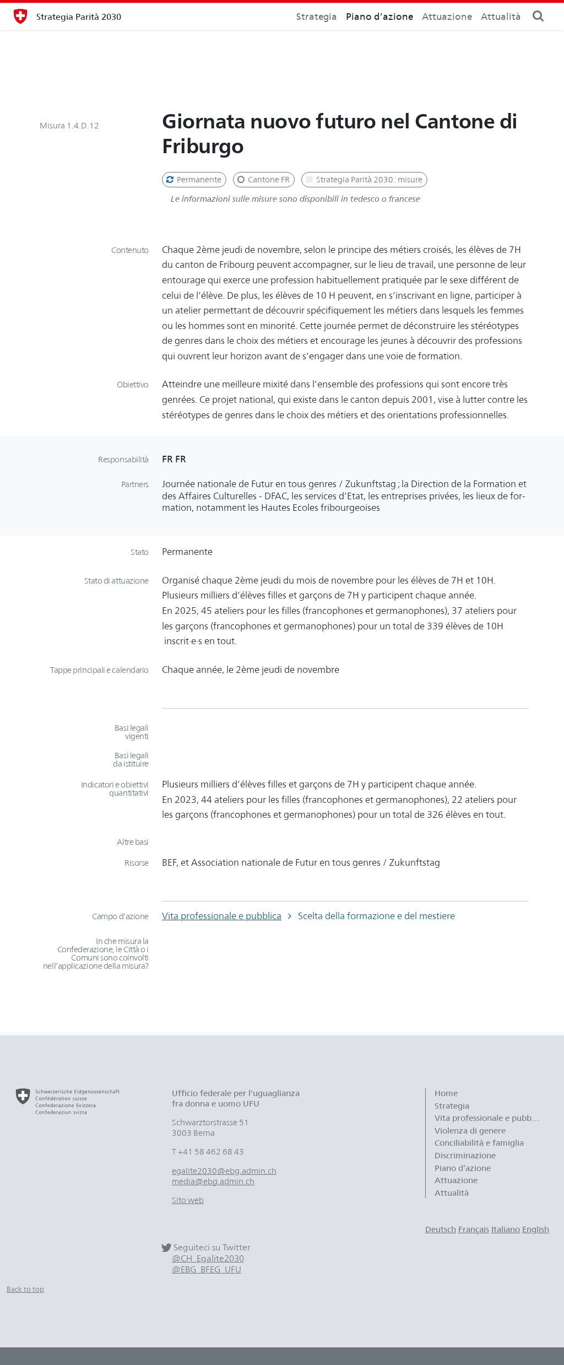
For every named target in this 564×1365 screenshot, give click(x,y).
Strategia (316, 16)
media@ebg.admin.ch (213, 1181)
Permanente (198, 180)
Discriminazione (465, 1156)
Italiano (505, 1229)
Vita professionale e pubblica (221, 915)
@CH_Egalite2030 (208, 1258)
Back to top (25, 1289)
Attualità (501, 16)
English (535, 1229)
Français (473, 1229)
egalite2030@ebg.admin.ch (224, 1171)
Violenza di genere (470, 1131)
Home (446, 1093)
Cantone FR (268, 180)
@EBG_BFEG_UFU (206, 1269)
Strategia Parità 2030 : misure (368, 180)
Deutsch (440, 1229)
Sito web (188, 1200)
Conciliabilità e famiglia (479, 1143)
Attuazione (447, 16)
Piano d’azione (379, 16)
